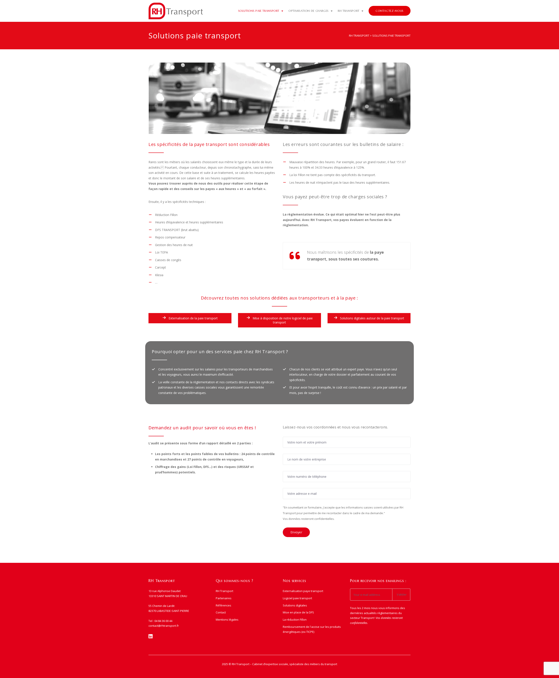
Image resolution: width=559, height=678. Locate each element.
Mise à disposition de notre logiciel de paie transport (282, 320)
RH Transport (348, 11)
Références (223, 605)
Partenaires (223, 598)
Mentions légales (227, 620)
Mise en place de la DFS (298, 612)
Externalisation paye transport (303, 591)
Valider (402, 594)
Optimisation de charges (308, 11)
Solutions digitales (295, 605)
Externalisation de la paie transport (193, 318)
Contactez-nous (390, 11)
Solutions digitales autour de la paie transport (371, 318)
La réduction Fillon (295, 620)
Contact (221, 612)
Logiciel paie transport (297, 598)
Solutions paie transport (259, 11)
